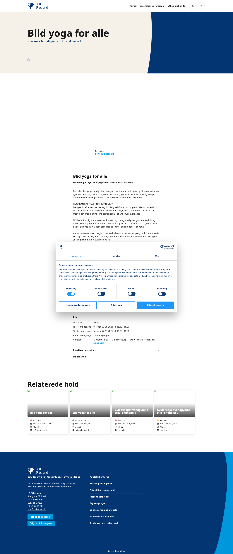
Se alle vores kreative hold (104, 523)
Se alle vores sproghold (102, 516)
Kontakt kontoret (99, 476)
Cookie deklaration (116, 551)
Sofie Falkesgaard (104, 153)
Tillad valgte (116, 305)
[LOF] (47, 5)
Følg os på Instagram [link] (41, 523)
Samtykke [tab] (76, 256)
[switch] (101, 294)
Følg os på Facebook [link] (40, 516)
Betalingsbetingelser (101, 483)
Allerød (75, 41)
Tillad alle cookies (155, 305)
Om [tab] (157, 256)
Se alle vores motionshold (103, 509)
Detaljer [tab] (116, 256)
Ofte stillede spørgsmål (102, 490)
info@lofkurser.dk (37, 509)
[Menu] (201, 6)
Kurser (133, 5)
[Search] (193, 6)
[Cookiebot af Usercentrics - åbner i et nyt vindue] (162, 247)
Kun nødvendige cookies (78, 305)
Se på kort (98, 342)
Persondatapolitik (99, 496)
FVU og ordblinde (176, 5)
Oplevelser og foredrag (152, 5)
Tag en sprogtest (98, 503)
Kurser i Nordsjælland (45, 41)
